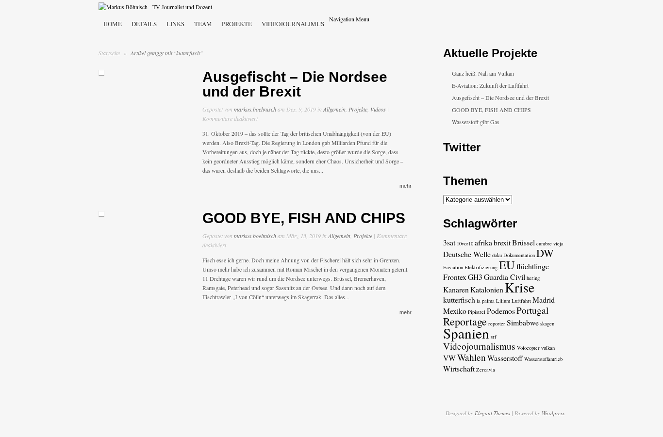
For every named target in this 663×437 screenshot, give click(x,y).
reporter (496, 323)
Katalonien (486, 289)
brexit (502, 242)
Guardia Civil (504, 277)
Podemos (501, 311)
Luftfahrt (521, 300)
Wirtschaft (459, 368)
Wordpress (553, 413)
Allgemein (334, 109)
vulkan (548, 347)
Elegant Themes (492, 413)
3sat (449, 242)
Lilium (503, 300)
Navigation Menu (349, 19)
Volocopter (528, 347)
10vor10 (465, 243)
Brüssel (523, 242)
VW (449, 358)
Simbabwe (523, 322)
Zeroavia (485, 369)
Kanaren (456, 289)
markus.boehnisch (255, 109)
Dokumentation (519, 255)
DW (545, 253)
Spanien (466, 333)
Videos (378, 109)
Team (203, 23)
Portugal (532, 310)
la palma (486, 300)
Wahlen (471, 357)
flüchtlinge (532, 266)
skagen (547, 323)
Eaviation (453, 267)
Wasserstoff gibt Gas (475, 122)
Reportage (465, 321)
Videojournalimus (293, 23)
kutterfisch (459, 299)
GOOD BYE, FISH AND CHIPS (303, 218)
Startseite (109, 53)
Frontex (454, 277)
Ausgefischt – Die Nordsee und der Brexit (294, 84)
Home (112, 23)
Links (175, 23)
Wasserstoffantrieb (543, 359)
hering (533, 278)
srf (494, 336)
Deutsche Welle (467, 254)
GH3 (475, 277)
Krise (519, 287)
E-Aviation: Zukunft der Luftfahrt (490, 85)
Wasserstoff (505, 358)
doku (497, 255)
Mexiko (454, 311)
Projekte (237, 23)
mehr (405, 186)
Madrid (543, 299)
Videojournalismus (479, 346)
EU (507, 265)
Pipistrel (476, 311)
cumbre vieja (550, 243)
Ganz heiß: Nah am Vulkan (483, 73)
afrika (483, 242)
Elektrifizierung (480, 267)
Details (144, 23)
